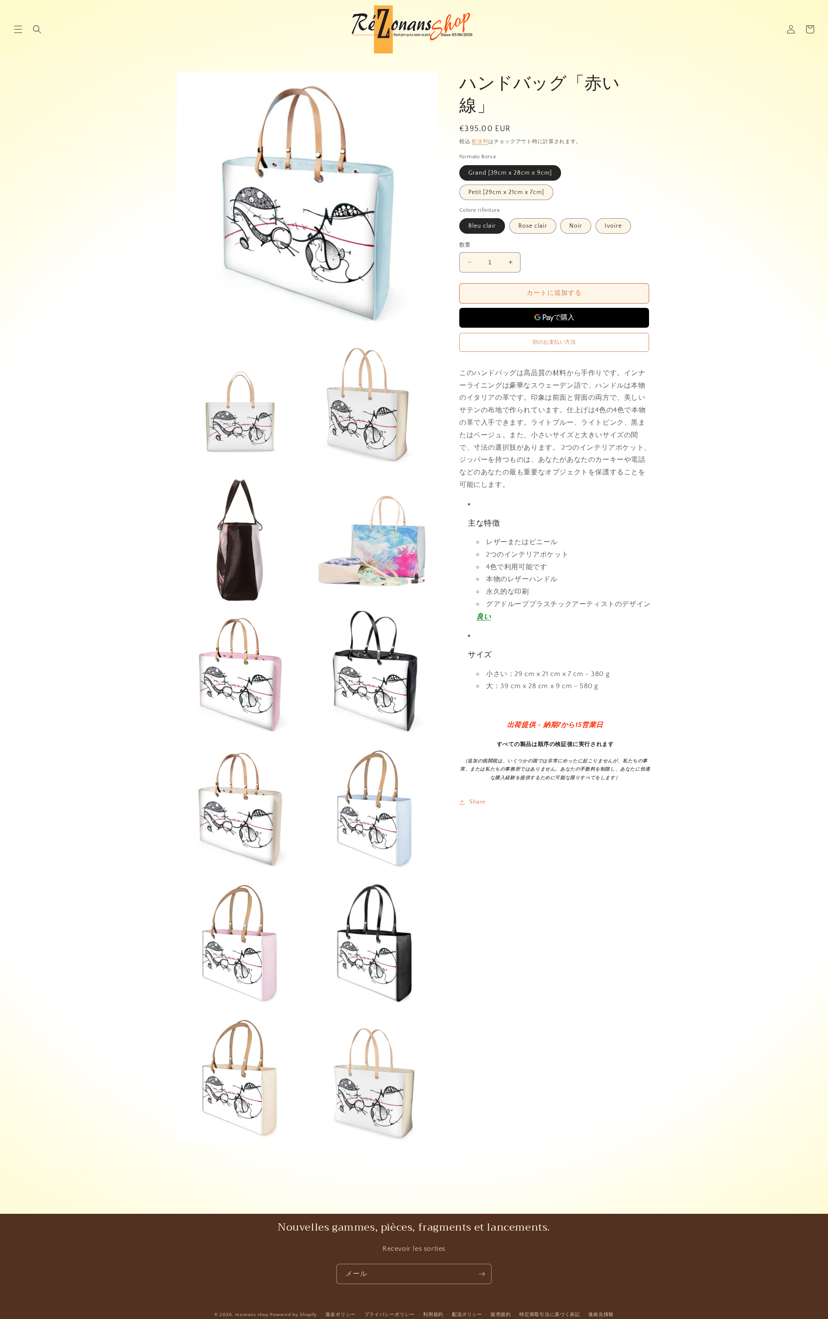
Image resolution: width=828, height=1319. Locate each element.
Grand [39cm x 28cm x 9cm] (510, 172)
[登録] (481, 1274)
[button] (18, 29)
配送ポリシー (467, 1314)
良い (484, 616)
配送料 (480, 141)
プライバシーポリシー (389, 1314)
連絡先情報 (601, 1314)
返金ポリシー (341, 1314)
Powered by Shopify (293, 1314)
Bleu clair (482, 225)
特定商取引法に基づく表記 (549, 1314)
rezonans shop (252, 1314)
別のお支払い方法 (554, 342)
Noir (575, 225)
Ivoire (613, 225)
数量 (465, 245)
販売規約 (501, 1314)
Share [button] (477, 802)
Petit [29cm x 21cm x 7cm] (506, 192)
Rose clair (532, 225)
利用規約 (433, 1314)
